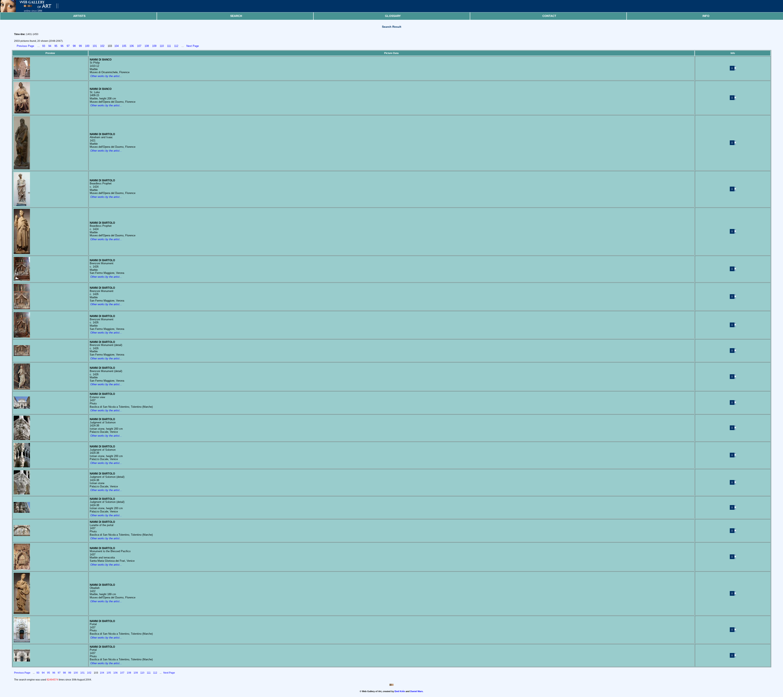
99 (80, 45)
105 (124, 45)
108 (147, 45)
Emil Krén (400, 691)
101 (95, 45)
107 (139, 45)
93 (43, 45)
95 (55, 45)
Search (236, 16)
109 (154, 45)
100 (87, 45)
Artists (79, 16)
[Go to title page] (32, 11)
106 (131, 45)
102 (102, 45)
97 (68, 45)
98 (74, 45)
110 (162, 45)
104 (116, 45)
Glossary (393, 16)
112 (176, 45)
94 (49, 45)
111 (169, 45)
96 (62, 45)
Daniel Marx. (416, 691)
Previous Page (25, 45)
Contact (549, 16)
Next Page (192, 45)
